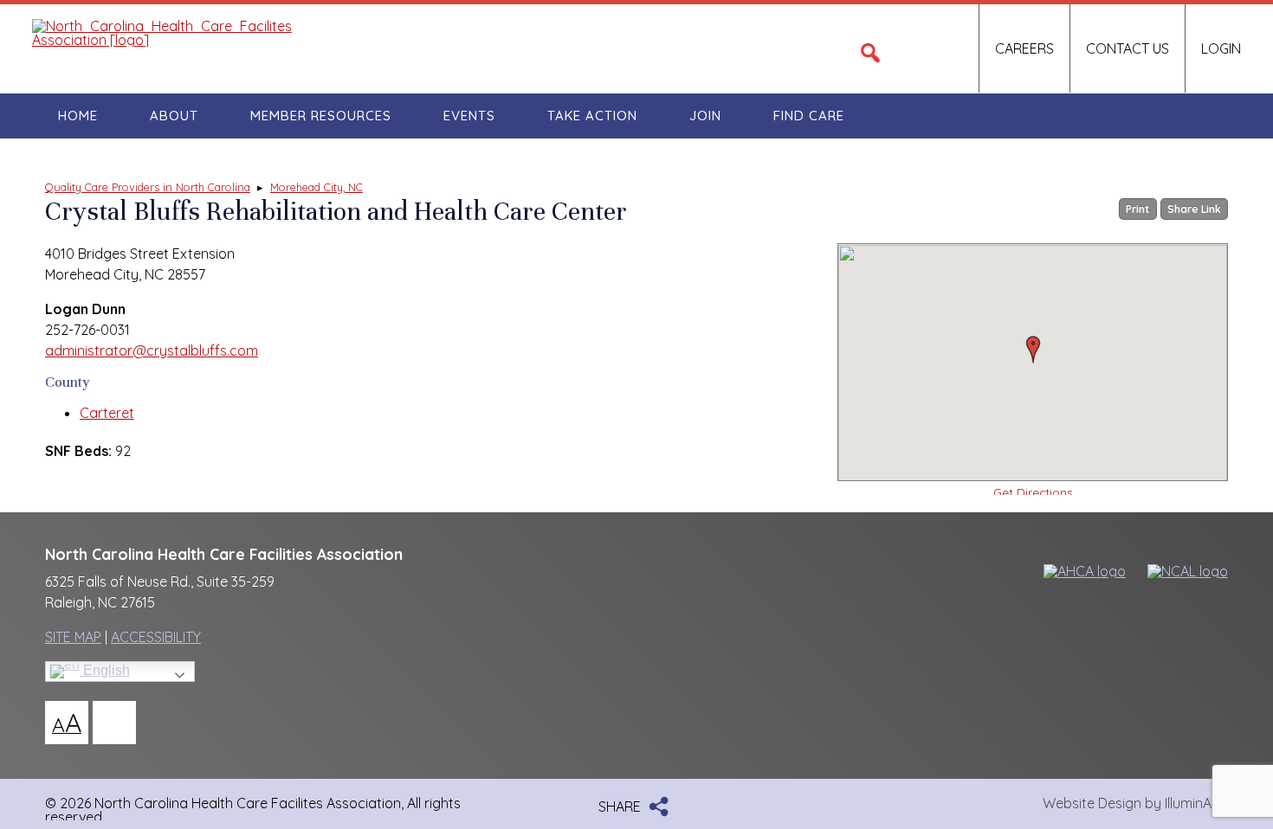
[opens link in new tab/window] (1077, 571)
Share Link (1194, 208)
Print (1137, 208)
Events (469, 115)
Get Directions (1033, 491)
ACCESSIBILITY (156, 637)
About (174, 115)
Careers (1024, 48)
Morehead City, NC (316, 187)
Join (705, 115)
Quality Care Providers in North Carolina (147, 187)
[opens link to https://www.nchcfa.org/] (162, 39)
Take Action (592, 115)
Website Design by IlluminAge (1135, 803)
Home (78, 115)
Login (1221, 48)
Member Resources (320, 115)
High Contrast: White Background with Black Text (114, 722)
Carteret (107, 412)
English (105, 670)
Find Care (808, 115)
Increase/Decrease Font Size (66, 722)
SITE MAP (73, 637)
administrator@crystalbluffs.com (151, 350)
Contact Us (1127, 48)
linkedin (948, 49)
